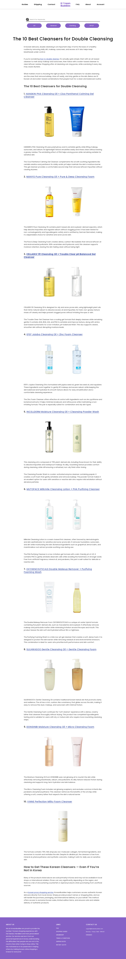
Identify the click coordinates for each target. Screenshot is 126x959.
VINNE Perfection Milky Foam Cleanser (49, 801)
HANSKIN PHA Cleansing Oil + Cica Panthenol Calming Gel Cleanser (59, 95)
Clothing (72, 26)
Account (100, 4)
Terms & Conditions (63, 938)
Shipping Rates (61, 941)
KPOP (92, 26)
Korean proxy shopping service (40, 892)
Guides (25, 4)
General (53, 26)
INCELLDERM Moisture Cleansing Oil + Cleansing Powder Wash (62, 411)
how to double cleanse (49, 59)
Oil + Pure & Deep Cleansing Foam (74, 176)
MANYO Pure (34, 176)
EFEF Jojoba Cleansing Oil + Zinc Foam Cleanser (55, 334)
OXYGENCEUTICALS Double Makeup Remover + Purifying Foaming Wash (58, 571)
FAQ (77, 4)
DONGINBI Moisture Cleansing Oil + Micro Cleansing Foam (60, 726)
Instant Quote (61, 945)
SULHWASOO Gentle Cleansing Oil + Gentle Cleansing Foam (61, 649)
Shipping (38, 4)
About (88, 4)
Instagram (89, 934)
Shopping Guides (61, 931)
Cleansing (47, 176)
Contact (51, 4)
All (34, 26)
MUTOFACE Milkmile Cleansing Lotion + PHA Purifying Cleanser (63, 489)
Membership (60, 935)
